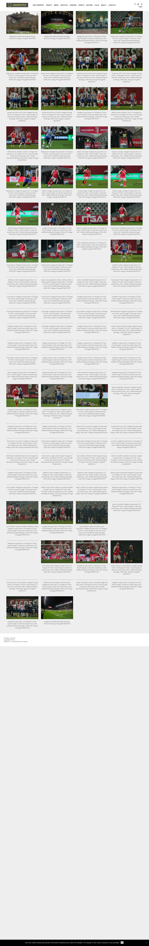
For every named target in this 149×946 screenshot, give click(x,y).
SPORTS (49, 5)
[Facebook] (134, 4)
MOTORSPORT (38, 5)
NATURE (89, 5)
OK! (122, 943)
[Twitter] (138, 4)
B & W (97, 5)
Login (140, 7)
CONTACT (112, 5)
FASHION (73, 5)
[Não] (146, 943)
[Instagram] (141, 4)
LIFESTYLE (64, 5)
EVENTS (81, 5)
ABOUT (103, 5)
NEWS (56, 5)
